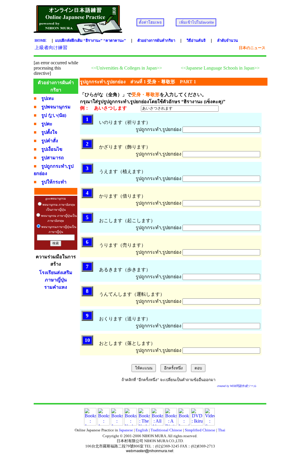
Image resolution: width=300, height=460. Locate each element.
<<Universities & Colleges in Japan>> (126, 67)
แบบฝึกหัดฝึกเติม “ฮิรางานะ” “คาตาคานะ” (90, 40)
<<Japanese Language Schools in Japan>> (220, 67)
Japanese (126, 430)
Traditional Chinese (166, 430)
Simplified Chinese (200, 430)
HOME (41, 40)
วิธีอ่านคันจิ (196, 40)
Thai (221, 430)
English (142, 430)
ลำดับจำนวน (227, 40)
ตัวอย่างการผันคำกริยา (156, 40)
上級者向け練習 (51, 47)
